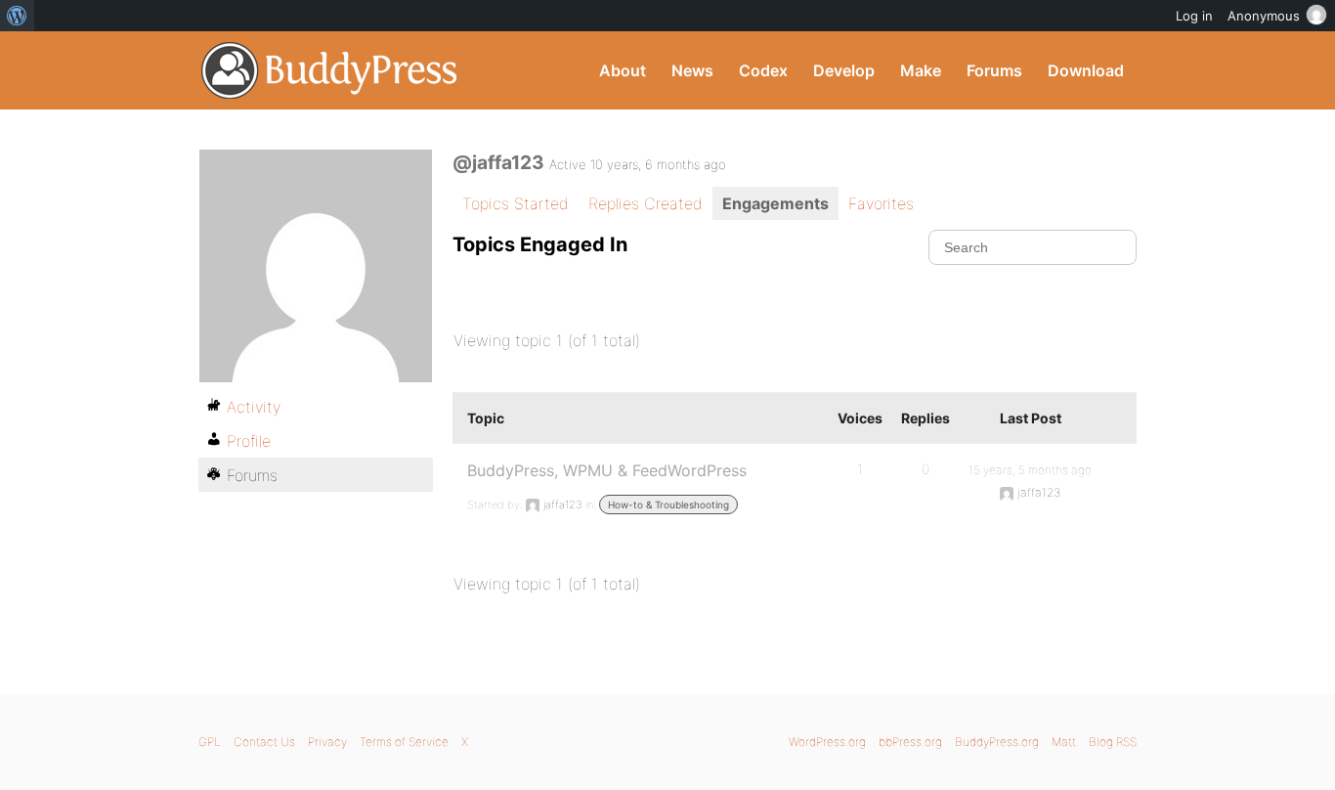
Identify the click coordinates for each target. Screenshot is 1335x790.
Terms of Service (404, 741)
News (692, 70)
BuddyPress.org (329, 70)
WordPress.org (827, 741)
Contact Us (264, 741)
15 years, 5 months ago (1030, 469)
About (622, 70)
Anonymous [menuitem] (1263, 15)
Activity (253, 407)
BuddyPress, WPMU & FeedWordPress (607, 470)
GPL (209, 741)
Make (920, 70)
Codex (763, 70)
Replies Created (645, 203)
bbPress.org (910, 741)
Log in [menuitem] (1194, 15)
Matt (1064, 741)
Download (1086, 70)
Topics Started (515, 203)
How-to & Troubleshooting (668, 504)
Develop (844, 70)
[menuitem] (17, 15)
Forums (994, 70)
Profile (249, 441)
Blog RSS (1113, 741)
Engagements (775, 203)
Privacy (327, 741)
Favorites (881, 203)
